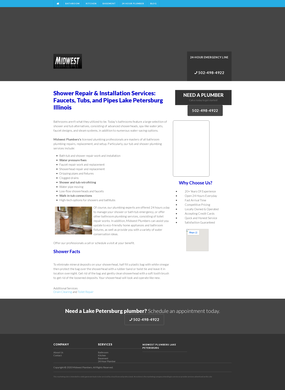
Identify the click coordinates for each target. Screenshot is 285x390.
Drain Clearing (62, 291)
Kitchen (91, 3)
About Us (58, 352)
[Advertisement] (142, 29)
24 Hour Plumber (133, 3)
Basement (109, 3)
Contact (57, 355)
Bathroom (72, 3)
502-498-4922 (205, 110)
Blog (153, 3)
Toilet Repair (86, 291)
